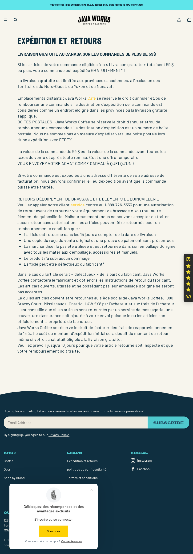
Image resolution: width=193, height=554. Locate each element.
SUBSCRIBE (168, 422)
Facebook (144, 469)
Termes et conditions (82, 478)
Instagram (144, 460)
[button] (188, 278)
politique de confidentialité (86, 469)
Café (92, 98)
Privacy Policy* (58, 435)
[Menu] (5, 19)
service (78, 204)
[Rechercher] (15, 20)
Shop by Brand (14, 478)
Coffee (8, 461)
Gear (7, 469)
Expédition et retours (82, 461)
